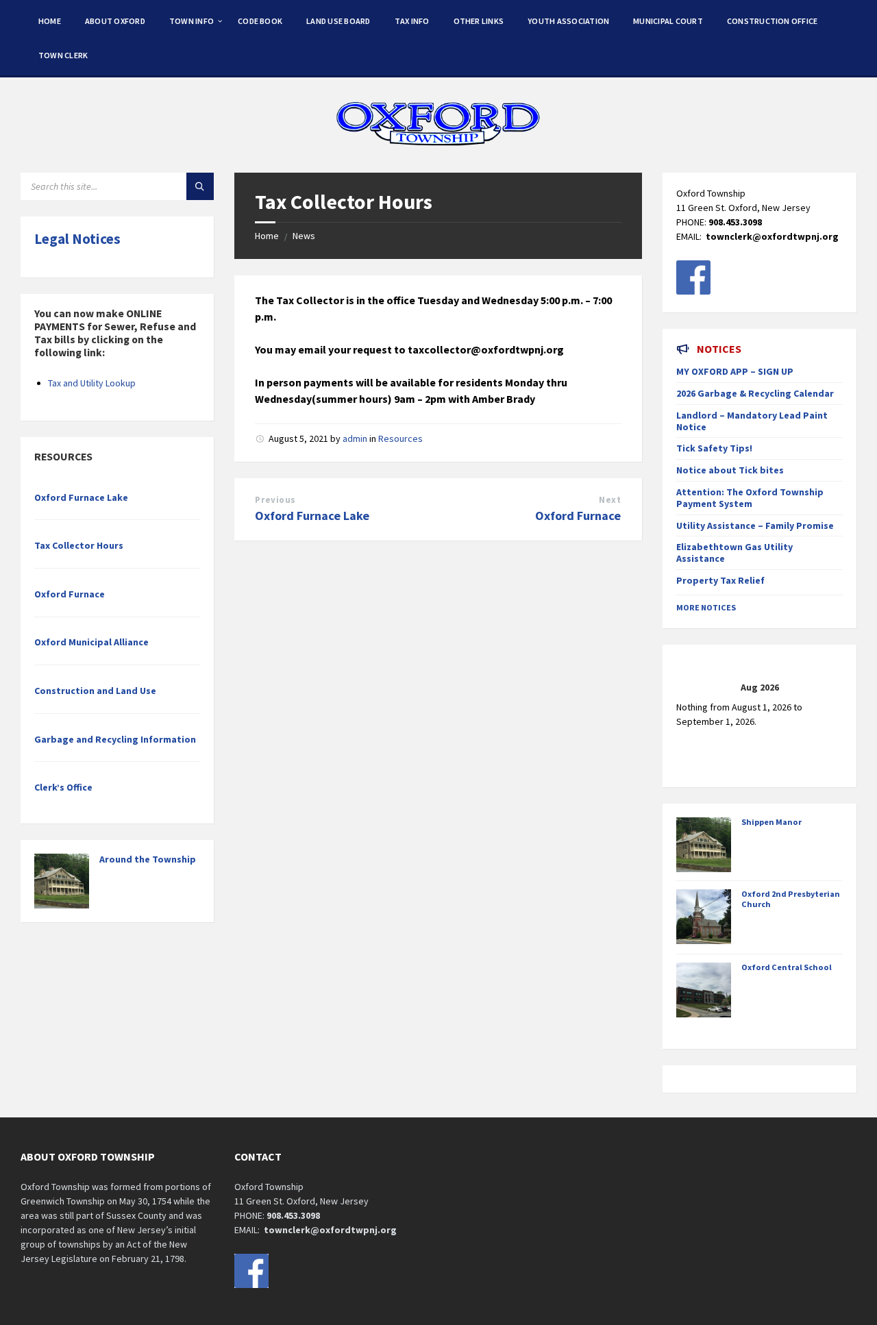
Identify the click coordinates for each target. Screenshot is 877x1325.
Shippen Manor (771, 822)
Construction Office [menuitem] (772, 21)
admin (355, 438)
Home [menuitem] (49, 21)
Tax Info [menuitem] (412, 21)
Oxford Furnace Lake (312, 515)
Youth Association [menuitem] (568, 21)
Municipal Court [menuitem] (668, 21)
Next (610, 500)
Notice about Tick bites (730, 470)
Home (267, 236)
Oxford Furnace (578, 515)
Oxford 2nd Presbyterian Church (790, 899)
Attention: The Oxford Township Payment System (750, 498)
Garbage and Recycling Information (115, 739)
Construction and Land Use (95, 690)
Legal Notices (77, 239)
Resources (400, 438)
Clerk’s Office (63, 787)
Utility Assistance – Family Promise (755, 525)
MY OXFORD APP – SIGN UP (734, 371)
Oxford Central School (786, 967)
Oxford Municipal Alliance (91, 642)
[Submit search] (200, 186)
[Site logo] (438, 146)
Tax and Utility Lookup (92, 383)
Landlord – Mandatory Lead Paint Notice (752, 421)
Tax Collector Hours (78, 545)
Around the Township (147, 859)
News (304, 236)
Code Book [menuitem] (260, 21)
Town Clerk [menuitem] (63, 55)
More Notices (706, 607)
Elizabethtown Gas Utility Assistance (734, 553)
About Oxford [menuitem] (115, 21)
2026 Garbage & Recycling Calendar (755, 393)
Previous (275, 500)
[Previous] (692, 687)
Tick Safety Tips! (714, 448)
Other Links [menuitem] (479, 21)
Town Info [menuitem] (191, 21)
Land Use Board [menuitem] (338, 21)
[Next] (826, 687)
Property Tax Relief (720, 580)
